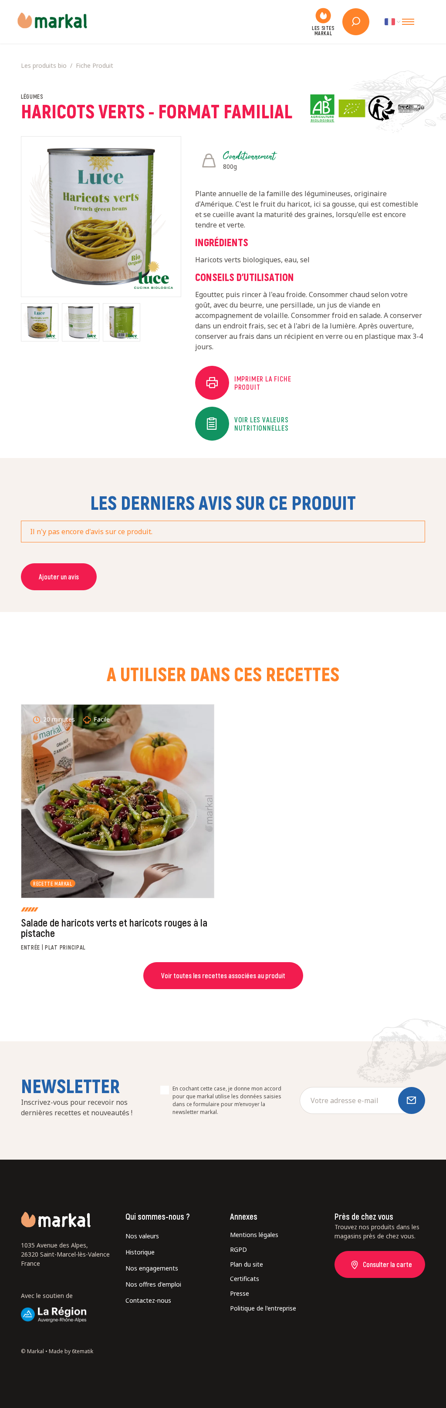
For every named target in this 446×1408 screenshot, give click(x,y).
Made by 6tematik (71, 1351)
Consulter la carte (387, 1264)
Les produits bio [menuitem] (44, 65)
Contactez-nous (148, 1300)
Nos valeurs (142, 1236)
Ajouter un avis (59, 576)
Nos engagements (151, 1268)
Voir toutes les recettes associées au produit (223, 975)
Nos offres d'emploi (153, 1284)
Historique (140, 1252)
